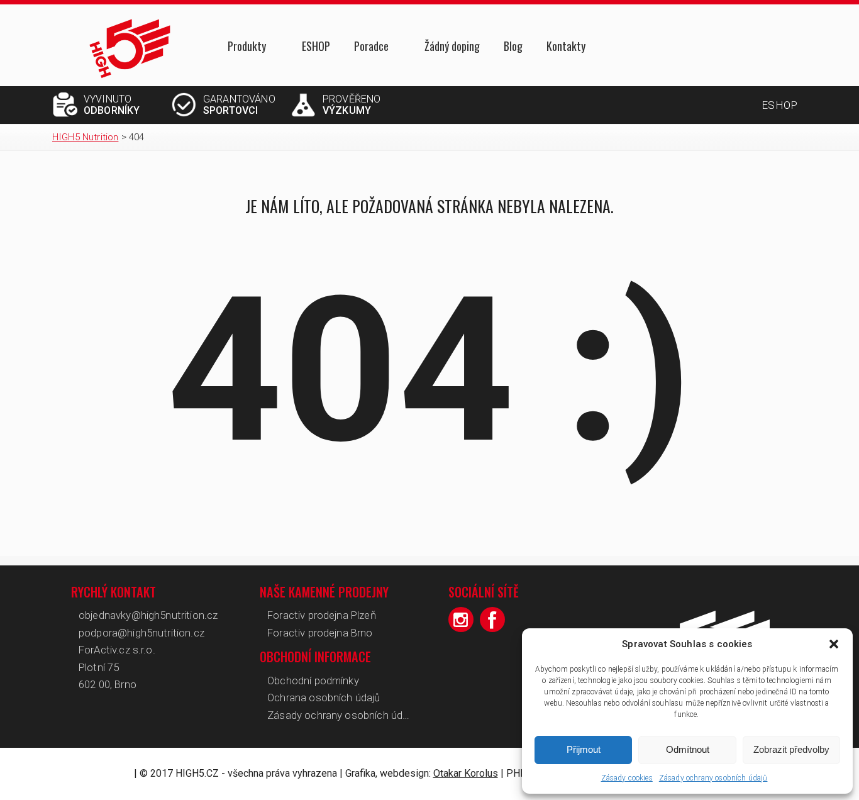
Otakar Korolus (465, 773)
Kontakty (565, 46)
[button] (834, 644)
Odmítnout (687, 749)
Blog (513, 46)
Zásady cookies (627, 778)
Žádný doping (452, 46)
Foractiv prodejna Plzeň (321, 615)
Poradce (371, 47)
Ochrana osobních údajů (323, 697)
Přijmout (584, 749)
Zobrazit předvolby (791, 749)
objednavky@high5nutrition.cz (148, 615)
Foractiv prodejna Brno (320, 632)
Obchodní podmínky (313, 680)
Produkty (247, 47)
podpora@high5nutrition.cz (141, 632)
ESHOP (316, 46)
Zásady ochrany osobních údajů (713, 778)
